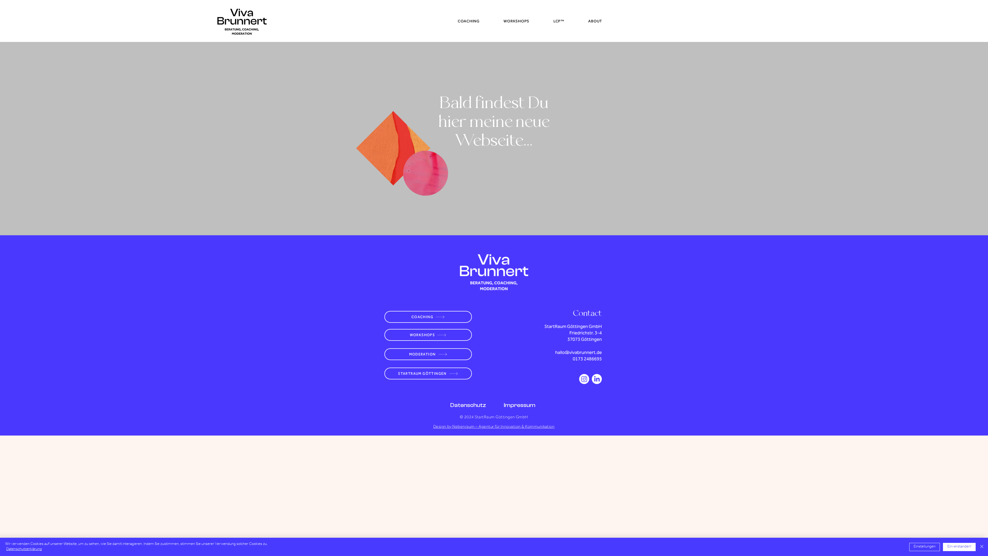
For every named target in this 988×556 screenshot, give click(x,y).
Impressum (519, 405)
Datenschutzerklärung (24, 549)
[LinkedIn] (597, 379)
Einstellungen (925, 547)
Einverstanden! (959, 547)
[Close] (982, 547)
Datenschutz (468, 405)
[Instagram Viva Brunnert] (584, 379)
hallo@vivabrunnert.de (578, 352)
